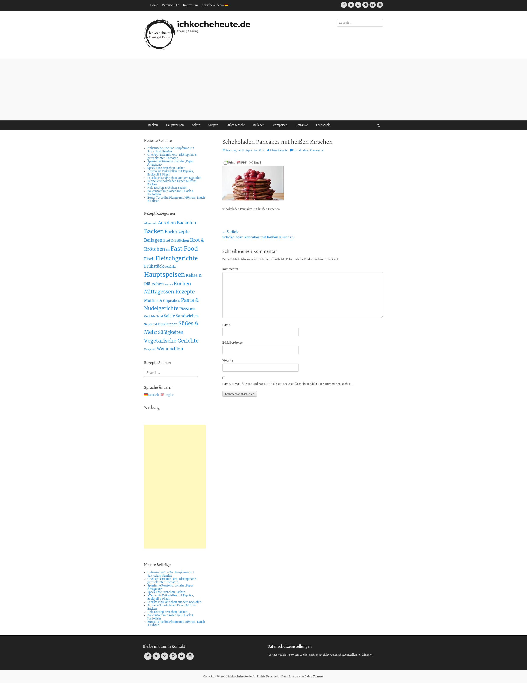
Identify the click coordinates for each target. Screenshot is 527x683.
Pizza (184, 308)
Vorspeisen (280, 125)
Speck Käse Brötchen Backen (166, 168)
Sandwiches (187, 315)
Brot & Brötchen (176, 240)
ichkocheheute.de (213, 24)
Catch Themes (314, 676)
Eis (168, 249)
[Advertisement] (263, 89)
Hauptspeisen (175, 125)
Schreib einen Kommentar (308, 150)
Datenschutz (170, 5)
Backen (153, 125)
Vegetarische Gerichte (171, 341)
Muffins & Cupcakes (162, 300)
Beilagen (259, 125)
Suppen (213, 125)
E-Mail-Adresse (232, 342)
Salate (196, 125)
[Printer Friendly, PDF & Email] (242, 162)
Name (226, 325)
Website (227, 360)
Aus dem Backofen (177, 223)
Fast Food (184, 248)
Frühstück (323, 125)
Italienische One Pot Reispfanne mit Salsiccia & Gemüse (171, 150)
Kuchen (169, 284)
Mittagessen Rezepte (169, 292)
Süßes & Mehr (235, 125)
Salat (159, 316)
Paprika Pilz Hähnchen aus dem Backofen (174, 178)
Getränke (302, 125)
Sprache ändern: (213, 5)
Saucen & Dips (154, 324)
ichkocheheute (278, 150)
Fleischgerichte (176, 258)
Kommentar (231, 269)
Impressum (190, 5)
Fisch (149, 258)
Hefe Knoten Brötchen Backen (167, 188)
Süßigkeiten (170, 332)
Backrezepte (177, 231)
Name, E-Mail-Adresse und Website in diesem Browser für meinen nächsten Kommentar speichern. (287, 384)
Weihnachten (170, 348)
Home (154, 5)
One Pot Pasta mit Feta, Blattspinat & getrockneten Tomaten (172, 156)
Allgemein (150, 223)
